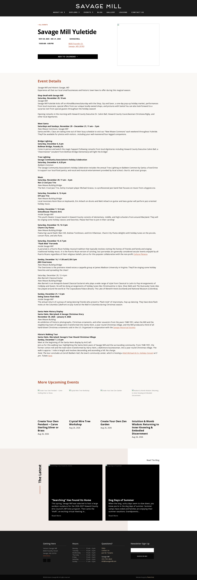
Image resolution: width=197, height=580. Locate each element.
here (50, 355)
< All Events (43, 25)
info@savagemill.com (109, 561)
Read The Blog (153, 460)
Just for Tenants (107, 553)
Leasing (123, 12)
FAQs (103, 548)
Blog (100, 12)
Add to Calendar (67, 57)
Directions (46, 556)
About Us (58, 12)
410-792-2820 (107, 559)
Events (87, 12)
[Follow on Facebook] (44, 560)
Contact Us (137, 12)
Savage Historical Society (124, 327)
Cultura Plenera (140, 254)
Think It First (150, 577)
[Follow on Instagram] (48, 560)
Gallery (111, 12)
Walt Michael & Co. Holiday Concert (138, 353)
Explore (73, 12)
